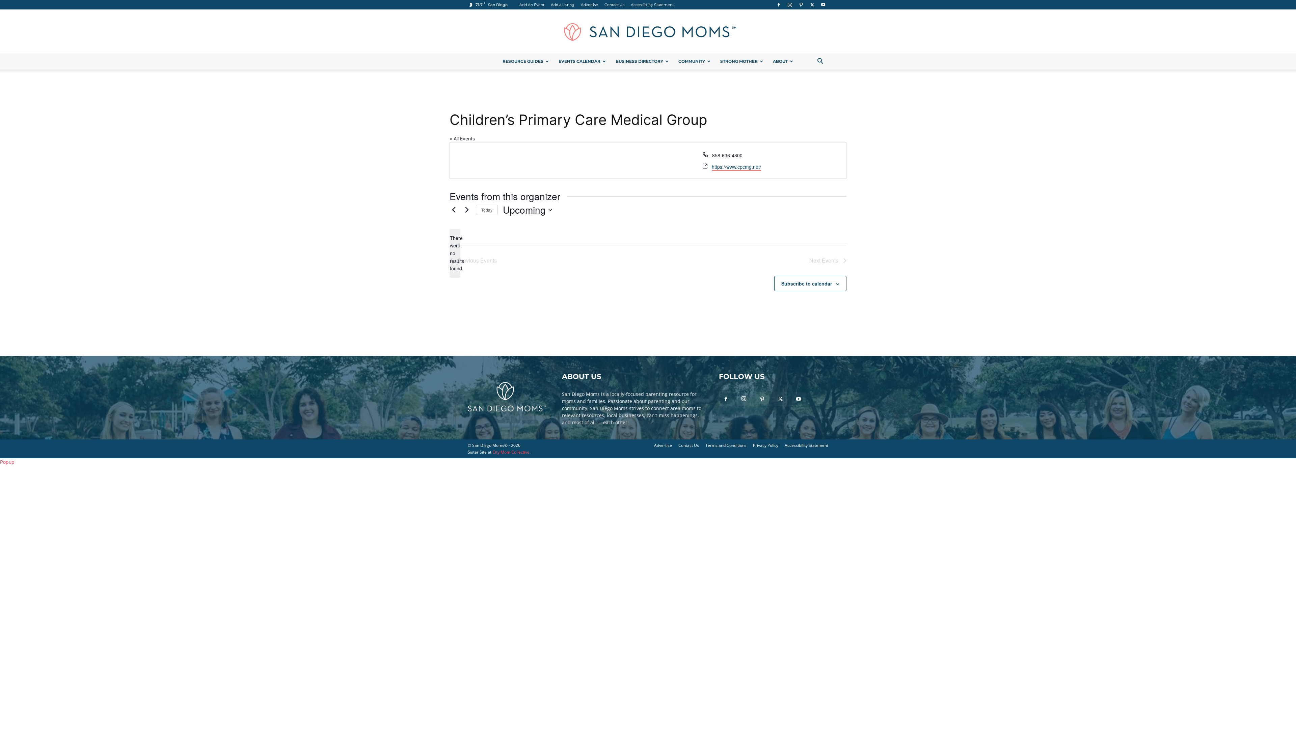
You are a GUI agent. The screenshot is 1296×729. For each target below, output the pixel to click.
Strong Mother (739, 61)
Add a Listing (562, 4)
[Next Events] (467, 210)
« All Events (462, 138)
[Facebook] (779, 4)
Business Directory (639, 61)
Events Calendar (579, 61)
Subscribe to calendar (806, 283)
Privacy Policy (765, 445)
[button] (820, 62)
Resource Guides (523, 61)
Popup (7, 462)
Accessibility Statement (652, 4)
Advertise (589, 4)
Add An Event (531, 4)
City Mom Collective (511, 452)
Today (486, 210)
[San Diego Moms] (648, 31)
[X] (812, 4)
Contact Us (614, 4)
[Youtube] (823, 4)
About (780, 61)
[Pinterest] (801, 4)
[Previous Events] (454, 210)
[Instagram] (790, 4)
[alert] (455, 253)
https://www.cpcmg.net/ (736, 166)
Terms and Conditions (726, 445)
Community (691, 61)
